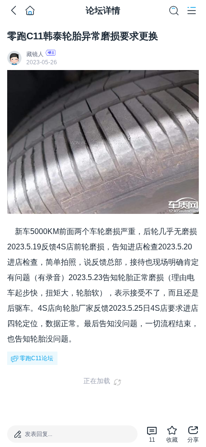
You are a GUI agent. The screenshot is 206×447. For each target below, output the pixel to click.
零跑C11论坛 (36, 358)
